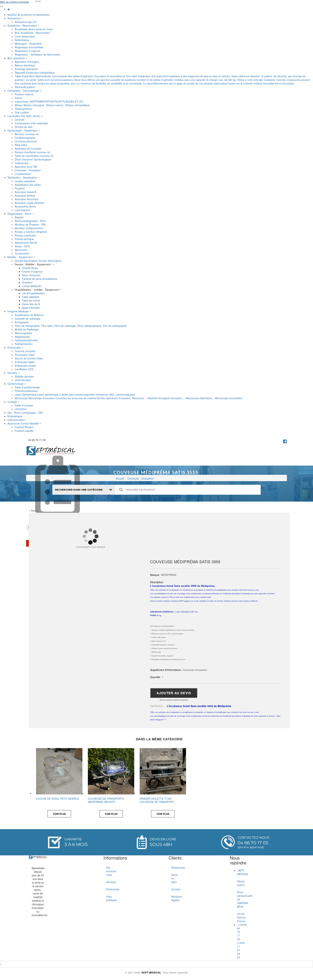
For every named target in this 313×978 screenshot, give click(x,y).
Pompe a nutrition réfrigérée (31, 232)
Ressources (172, 867)
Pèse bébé (21, 145)
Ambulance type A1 (26, 22)
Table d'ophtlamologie (28, 387)
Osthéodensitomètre (27, 340)
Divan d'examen (31, 275)
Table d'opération (162, 79)
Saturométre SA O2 (26, 242)
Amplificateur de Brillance (29, 315)
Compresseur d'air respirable (32, 123)
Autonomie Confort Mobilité (23, 423)
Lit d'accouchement (26, 141)
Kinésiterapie (15, 416)
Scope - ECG (22, 246)
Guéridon (27, 282)
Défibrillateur (22, 40)
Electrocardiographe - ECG (30, 221)
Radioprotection (24, 344)
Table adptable (31, 297)
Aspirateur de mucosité (28, 148)
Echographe (22, 322)
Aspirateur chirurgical (27, 61)
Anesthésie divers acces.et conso (34, 29)
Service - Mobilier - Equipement (33, 264)
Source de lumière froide (29, 358)
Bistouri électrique (25, 65)
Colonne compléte (25, 351)
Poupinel (20, 188)
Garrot (19, 98)
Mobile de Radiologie (27, 329)
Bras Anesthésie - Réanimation (33, 33)
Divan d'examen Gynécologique (33, 159)
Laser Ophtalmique (75, 394)
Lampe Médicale (32, 286)
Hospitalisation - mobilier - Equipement (37, 289)
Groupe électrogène (38, 260)
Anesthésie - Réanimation (22, 25)
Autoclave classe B (26, 192)
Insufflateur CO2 (24, 369)
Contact (172, 889)
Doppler (19, 217)
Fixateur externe (24, 94)
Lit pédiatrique (23, 174)
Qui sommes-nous (107, 871)
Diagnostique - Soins (20, 213)
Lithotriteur (21, 409)
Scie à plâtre (22, 112)
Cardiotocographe (25, 137)
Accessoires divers (26, 206)
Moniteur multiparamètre (29, 228)
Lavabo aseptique (25, 181)
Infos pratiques (107, 898)
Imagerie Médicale (18, 311)
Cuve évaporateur (25, 36)
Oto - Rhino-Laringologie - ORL (25, 412)
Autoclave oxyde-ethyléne (30, 203)
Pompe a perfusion (26, 235)
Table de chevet (31, 300)
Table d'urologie (24, 405)
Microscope (129, 398)
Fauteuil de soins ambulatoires (40, 279)
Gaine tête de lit (31, 304)
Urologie (12, 402)
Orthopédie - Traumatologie (23, 90)
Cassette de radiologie (28, 318)
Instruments (49, 101)
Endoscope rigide (25, 362)
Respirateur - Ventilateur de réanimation (38, 54)
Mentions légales (172, 898)
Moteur (52, 105)
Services (107, 882)
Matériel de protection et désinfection (29, 14)
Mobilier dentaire (25, 376)
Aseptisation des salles (28, 184)
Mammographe (24, 333)
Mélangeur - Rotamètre (28, 43)
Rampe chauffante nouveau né (33, 152)
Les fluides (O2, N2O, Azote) (24, 116)
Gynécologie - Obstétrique (22, 130)
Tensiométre (22, 253)
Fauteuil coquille (24, 430)
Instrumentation (16, 420)
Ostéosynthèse (24, 109)
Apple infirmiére (31, 307)
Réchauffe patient (25, 87)
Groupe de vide (24, 127)
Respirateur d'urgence (28, 51)
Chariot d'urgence (32, 271)
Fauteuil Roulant (24, 427)
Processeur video (25, 355)
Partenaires (107, 889)
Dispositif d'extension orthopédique (35, 72)
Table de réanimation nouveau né (34, 156)
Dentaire (12, 373)
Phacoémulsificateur (27, 391)
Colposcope (22, 163)
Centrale (20, 119)
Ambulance (14, 18)
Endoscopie (14, 347)
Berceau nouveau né (27, 134)
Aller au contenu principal (14, 2)
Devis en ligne (172, 878)
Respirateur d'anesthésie (29, 47)
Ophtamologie (15, 383)
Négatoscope (23, 336)
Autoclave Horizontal (27, 199)
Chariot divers (30, 268)
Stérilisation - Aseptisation (22, 177)
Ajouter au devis (173, 693)
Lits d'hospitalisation (34, 293)
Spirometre (21, 250)
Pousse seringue (25, 239)
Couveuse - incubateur (28, 170)
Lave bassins (22, 210)
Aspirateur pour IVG (26, 166)
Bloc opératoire (16, 58)
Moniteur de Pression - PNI (30, 224)
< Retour (34, 510)
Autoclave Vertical (25, 195)
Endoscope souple (26, 365)
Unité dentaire (23, 380)
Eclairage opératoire (27, 69)
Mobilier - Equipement (20, 257)
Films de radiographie (71, 326)
